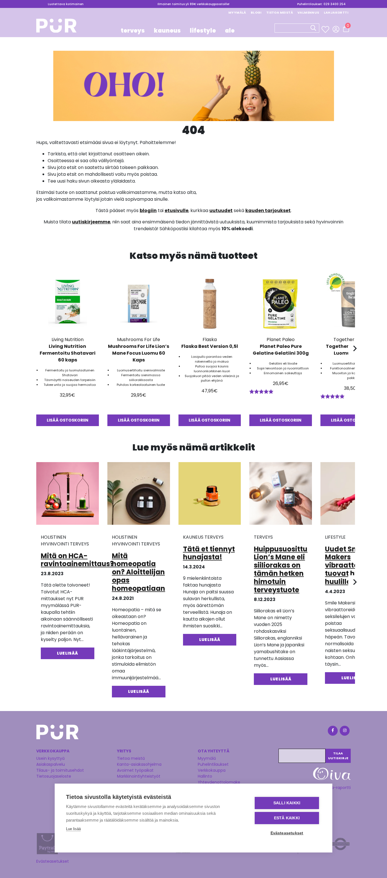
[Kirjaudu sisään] (336, 29)
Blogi (256, 12)
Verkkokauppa (212, 770)
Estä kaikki (287, 818)
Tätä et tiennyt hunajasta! (209, 553)
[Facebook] (332, 731)
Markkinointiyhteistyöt (138, 776)
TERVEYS (133, 31)
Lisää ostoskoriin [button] (67, 420)
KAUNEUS (167, 31)
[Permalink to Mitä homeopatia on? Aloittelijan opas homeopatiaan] (138, 495)
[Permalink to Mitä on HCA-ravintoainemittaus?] (67, 495)
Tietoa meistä (279, 12)
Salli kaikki (286, 803)
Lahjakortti (336, 12)
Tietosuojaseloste (53, 776)
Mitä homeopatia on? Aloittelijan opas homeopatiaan (138, 572)
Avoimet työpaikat (135, 770)
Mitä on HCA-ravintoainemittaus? (77, 560)
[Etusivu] (56, 27)
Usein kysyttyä (50, 758)
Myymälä (237, 12)
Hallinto (205, 776)
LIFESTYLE (203, 31)
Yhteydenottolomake (219, 782)
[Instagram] (344, 731)
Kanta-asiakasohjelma (139, 764)
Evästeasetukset (52, 861)
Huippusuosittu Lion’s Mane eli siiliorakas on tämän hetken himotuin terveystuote (280, 569)
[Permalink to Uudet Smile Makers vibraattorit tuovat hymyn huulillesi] (351, 495)
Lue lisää (73, 829)
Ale (230, 31)
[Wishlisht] (326, 29)
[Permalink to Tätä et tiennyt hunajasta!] (209, 495)
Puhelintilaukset (213, 764)
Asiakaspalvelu (50, 764)
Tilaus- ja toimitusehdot (60, 770)
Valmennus (308, 12)
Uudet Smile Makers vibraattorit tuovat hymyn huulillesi (350, 565)
